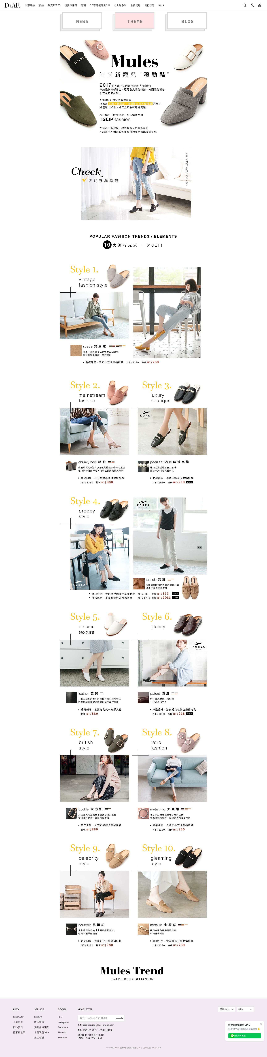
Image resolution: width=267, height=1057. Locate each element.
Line (60, 1017)
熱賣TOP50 (54, 5)
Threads (62, 1032)
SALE (161, 5)
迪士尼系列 (120, 5)
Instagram (63, 1022)
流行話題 (149, 5)
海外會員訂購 (41, 1027)
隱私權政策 (19, 1032)
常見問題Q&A (41, 1032)
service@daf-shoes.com (101, 1024)
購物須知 (39, 1022)
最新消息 (135, 5)
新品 (41, 5)
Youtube (62, 1037)
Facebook (63, 1027)
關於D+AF (18, 1017)
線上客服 (39, 1037)
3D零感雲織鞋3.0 (100, 5)
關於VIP (38, 1017)
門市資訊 (18, 1027)
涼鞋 (83, 5)
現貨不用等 (71, 5)
